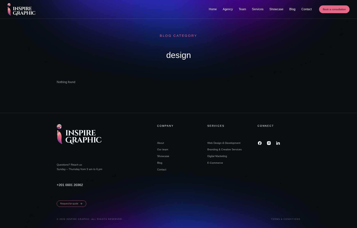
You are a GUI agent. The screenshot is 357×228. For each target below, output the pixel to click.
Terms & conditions (285, 219)
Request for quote (69, 203)
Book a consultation (334, 9)
